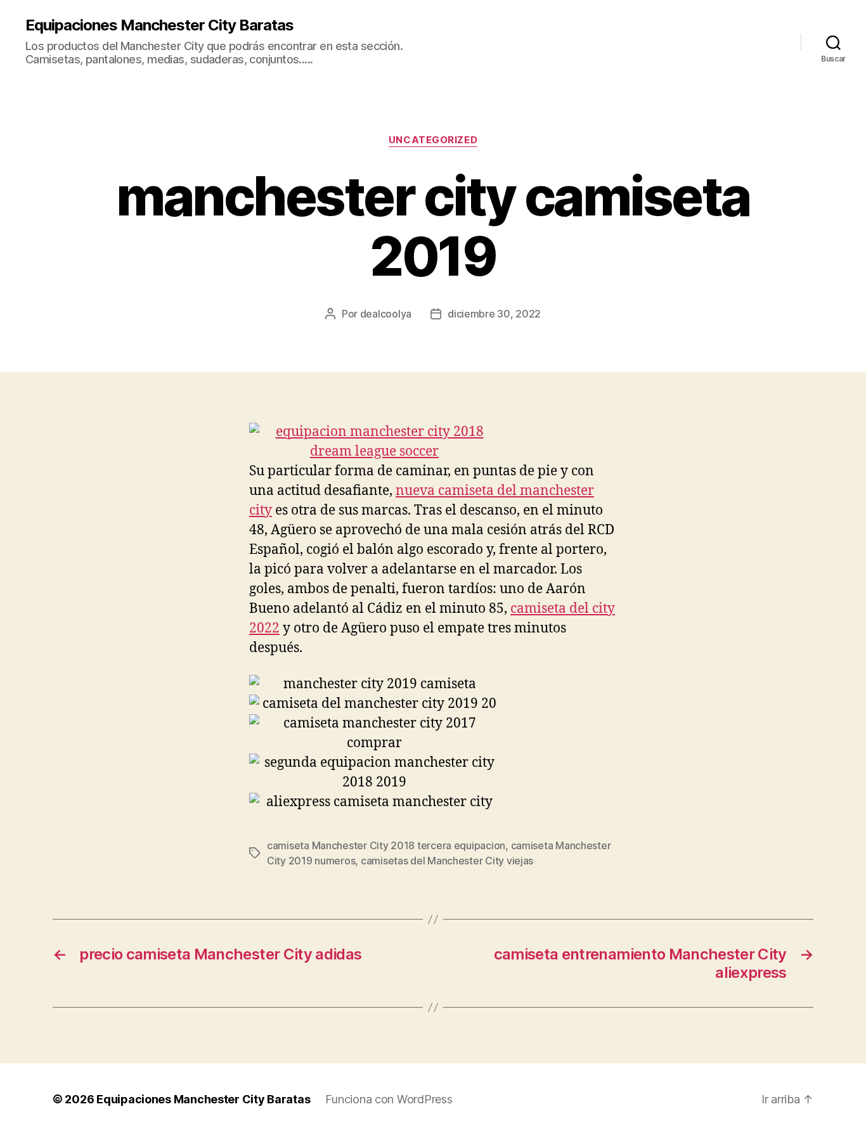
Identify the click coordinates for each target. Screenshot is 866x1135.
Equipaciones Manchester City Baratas (159, 25)
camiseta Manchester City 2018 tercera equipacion (386, 845)
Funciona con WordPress (388, 1099)
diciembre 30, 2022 (494, 313)
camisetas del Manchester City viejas (447, 860)
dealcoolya (385, 313)
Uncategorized (433, 140)
